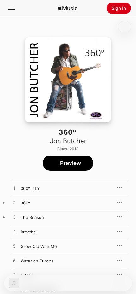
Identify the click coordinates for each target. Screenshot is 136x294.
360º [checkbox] (25, 202)
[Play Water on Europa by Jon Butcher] (14, 261)
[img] (67, 8)
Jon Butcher (68, 141)
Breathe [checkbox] (28, 231)
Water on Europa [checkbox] (37, 260)
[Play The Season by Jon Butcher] (14, 217)
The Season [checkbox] (32, 217)
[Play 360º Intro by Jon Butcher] (14, 188)
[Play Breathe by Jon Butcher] (14, 232)
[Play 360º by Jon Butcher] (14, 203)
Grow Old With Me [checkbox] (39, 246)
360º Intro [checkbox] (30, 188)
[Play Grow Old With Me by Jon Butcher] (14, 246)
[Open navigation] (11, 8)
